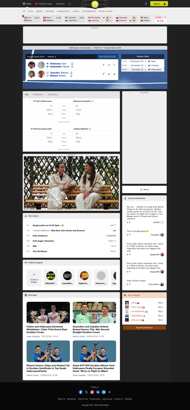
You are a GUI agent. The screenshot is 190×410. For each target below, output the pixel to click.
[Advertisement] (95, 35)
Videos (76, 11)
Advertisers (71, 399)
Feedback (128, 399)
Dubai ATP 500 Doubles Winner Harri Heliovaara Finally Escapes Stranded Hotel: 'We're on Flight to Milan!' (94, 368)
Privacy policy (95, 399)
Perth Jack (136, 307)
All (160, 21)
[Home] (24, 11)
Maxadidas (137, 316)
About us (61, 399)
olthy (133, 303)
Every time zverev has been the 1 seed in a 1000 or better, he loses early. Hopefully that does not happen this (145, 265)
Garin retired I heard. (136, 280)
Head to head (105, 11)
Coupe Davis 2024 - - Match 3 (41, 56)
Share (146, 189)
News (30, 11)
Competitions (63, 11)
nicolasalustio (138, 311)
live (158, 17)
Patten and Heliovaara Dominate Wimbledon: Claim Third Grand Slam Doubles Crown (47, 329)
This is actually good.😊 (138, 231)
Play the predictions (144, 327)
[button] (69, 3)
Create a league (34, 280)
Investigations (89, 11)
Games (39, 11)
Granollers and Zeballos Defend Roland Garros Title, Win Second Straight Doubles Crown (91, 329)
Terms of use (83, 399)
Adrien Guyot (79, 336)
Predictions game (45, 4)
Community (60, 4)
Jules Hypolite (33, 336)
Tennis (28, 4)
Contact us (118, 399)
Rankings (50, 11)
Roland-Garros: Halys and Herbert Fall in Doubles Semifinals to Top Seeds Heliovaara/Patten (48, 368)
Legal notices (107, 399)
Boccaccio (136, 320)
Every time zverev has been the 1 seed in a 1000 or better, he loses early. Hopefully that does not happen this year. (145, 247)
